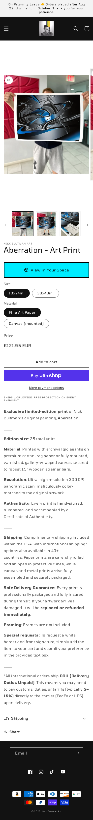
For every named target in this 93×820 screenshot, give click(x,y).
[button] (6, 28)
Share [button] (14, 732)
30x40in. (45, 293)
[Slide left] (5, 225)
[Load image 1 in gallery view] (22, 223)
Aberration (68, 418)
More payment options (46, 387)
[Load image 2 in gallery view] (46, 223)
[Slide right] (87, 225)
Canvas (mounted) (26, 323)
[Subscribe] (77, 753)
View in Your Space (50, 270)
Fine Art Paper (22, 312)
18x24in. (17, 293)
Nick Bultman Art (52, 811)
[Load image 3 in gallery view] (70, 223)
